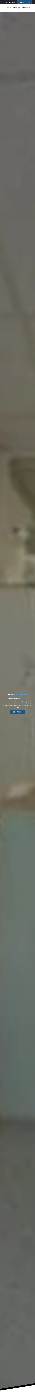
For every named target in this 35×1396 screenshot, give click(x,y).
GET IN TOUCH (24, 2)
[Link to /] (17, 8)
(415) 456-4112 (10, 2)
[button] (29, 8)
